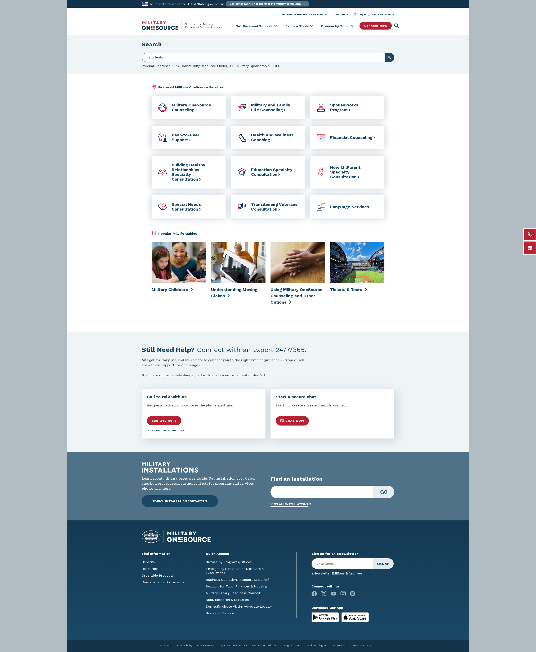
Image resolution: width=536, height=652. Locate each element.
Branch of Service (220, 613)
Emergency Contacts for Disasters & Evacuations (235, 571)
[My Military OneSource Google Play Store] (326, 617)
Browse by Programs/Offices (229, 562)
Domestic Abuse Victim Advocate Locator (239, 606)
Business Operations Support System (236, 580)
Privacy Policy (205, 645)
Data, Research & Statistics (227, 600)
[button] (267, 3)
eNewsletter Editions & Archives (337, 573)
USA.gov (287, 645)
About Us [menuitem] (339, 14)
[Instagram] (343, 593)
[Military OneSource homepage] (163, 25)
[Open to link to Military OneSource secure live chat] (529, 248)
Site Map (165, 645)
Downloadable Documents (163, 582)
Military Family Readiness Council (233, 593)
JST (232, 66)
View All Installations (289, 504)
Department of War (264, 645)
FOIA (299, 645)
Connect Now (375, 26)
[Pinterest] (352, 593)
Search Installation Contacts (178, 501)
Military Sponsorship (253, 66)
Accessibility (184, 645)
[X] (323, 593)
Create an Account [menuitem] (382, 14)
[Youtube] (333, 593)
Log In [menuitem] (362, 14)
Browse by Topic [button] (335, 26)
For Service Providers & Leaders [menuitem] (303, 14)
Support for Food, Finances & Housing (236, 586)
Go (384, 492)
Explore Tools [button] (297, 26)
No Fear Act (340, 645)
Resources (150, 569)
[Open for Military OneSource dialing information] (529, 234)
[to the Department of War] (145, 4)
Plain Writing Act (317, 645)
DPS (175, 66)
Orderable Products (158, 575)
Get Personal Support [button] (254, 26)
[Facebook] (314, 593)
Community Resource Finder (204, 66)
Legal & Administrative (233, 645)
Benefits (148, 562)
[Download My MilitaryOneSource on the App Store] (355, 617)
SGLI (275, 66)
